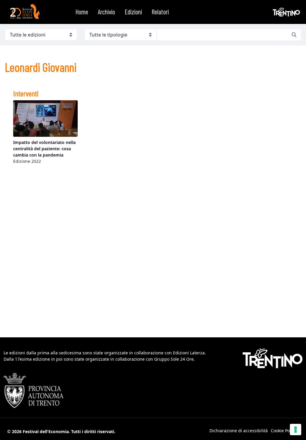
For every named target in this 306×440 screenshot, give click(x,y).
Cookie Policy (283, 430)
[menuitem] (82, 12)
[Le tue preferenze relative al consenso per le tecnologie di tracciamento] (295, 429)
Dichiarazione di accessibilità (238, 430)
